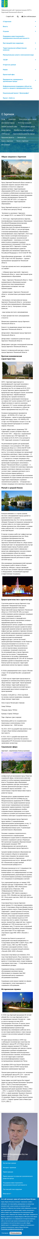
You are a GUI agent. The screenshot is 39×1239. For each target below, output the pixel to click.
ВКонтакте (7, 1194)
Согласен (5, 1233)
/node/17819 (19, 1136)
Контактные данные (9, 1163)
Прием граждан (8, 1172)
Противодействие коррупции (12, 1189)
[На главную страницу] (4, 4)
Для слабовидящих (29, 16)
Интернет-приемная (9, 1167)
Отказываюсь (15, 1233)
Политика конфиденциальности (12, 1229)
